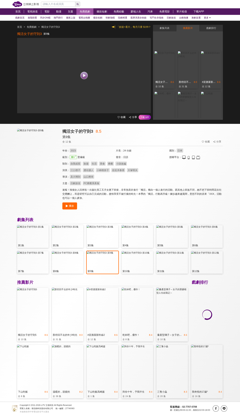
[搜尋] (77, 4)
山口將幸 (88, 176)
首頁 (19, 26)
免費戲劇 (32, 26)
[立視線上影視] (25, 4)
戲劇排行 (211, 28)
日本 (179, 150)
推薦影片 (188, 28)
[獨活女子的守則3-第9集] (37, 158)
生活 (94, 163)
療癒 (110, 163)
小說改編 (121, 163)
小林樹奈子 (103, 170)
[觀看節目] (84, 75)
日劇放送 (75, 183)
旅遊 (86, 163)
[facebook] (216, 408)
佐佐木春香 (118, 170)
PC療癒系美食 (91, 183)
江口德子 (75, 170)
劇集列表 (164, 28)
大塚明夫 (132, 170)
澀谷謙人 (88, 170)
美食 (102, 163)
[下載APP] (145, 117)
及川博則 (75, 176)
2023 (73, 150)
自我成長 (75, 163)
